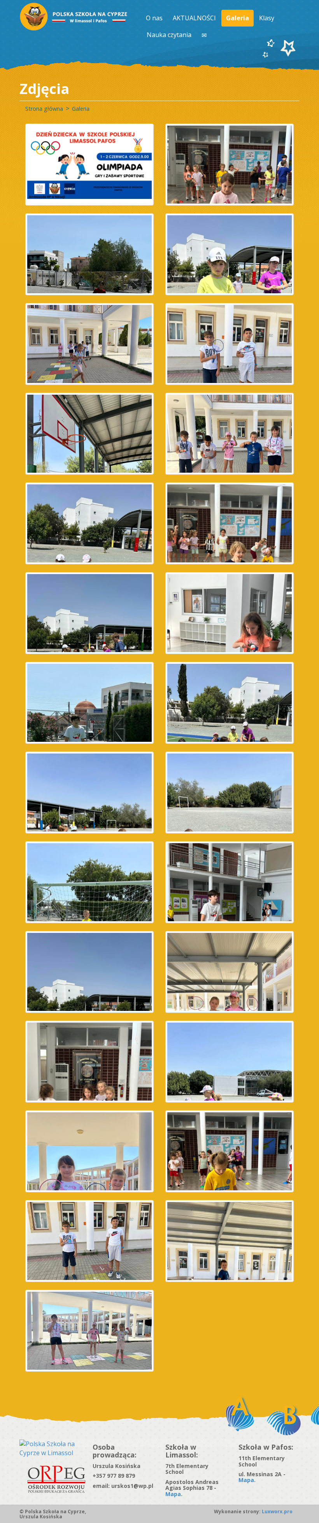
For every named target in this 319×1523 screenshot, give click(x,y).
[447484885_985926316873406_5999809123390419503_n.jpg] (89, 1151)
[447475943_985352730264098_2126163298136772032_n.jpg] (89, 1062)
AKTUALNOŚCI (194, 18)
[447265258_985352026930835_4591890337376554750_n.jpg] (89, 254)
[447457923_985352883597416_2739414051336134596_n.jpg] (229, 882)
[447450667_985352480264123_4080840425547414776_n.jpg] (89, 523)
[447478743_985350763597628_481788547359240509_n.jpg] (229, 1062)
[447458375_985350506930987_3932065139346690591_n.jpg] (89, 793)
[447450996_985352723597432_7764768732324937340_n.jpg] (89, 613)
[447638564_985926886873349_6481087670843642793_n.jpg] (89, 1331)
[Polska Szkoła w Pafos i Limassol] (74, 17)
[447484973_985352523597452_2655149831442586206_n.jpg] (229, 1151)
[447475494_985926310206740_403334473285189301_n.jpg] (229, 972)
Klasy (266, 18)
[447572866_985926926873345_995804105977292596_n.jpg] (229, 1241)
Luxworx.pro (277, 1511)
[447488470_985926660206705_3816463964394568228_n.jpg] (89, 1241)
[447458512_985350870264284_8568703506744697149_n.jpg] (229, 793)
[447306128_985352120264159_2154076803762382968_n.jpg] (89, 434)
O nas (154, 18)
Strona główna (44, 108)
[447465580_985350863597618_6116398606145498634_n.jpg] (89, 972)
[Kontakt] (205, 35)
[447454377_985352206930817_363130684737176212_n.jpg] (229, 613)
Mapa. (173, 1494)
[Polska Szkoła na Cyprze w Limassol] (50, 1448)
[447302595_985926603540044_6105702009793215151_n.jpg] (229, 344)
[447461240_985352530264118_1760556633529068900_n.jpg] (89, 882)
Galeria (237, 18)
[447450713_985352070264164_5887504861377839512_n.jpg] (229, 523)
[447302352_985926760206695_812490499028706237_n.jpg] (89, 344)
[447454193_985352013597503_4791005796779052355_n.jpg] (229, 703)
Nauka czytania (169, 34)
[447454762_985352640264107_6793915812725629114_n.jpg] (89, 703)
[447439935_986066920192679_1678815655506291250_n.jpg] (229, 434)
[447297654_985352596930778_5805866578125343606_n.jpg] (229, 254)
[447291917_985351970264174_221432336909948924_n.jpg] (229, 165)
